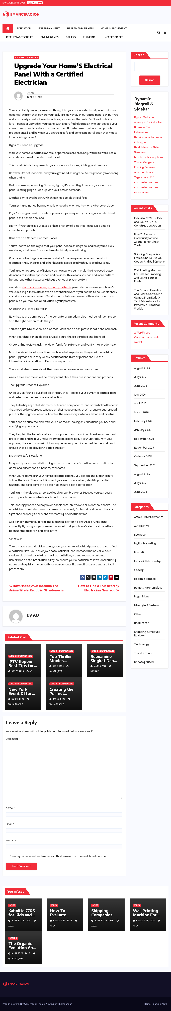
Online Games (49, 37)
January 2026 (142, 430)
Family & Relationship (147, 561)
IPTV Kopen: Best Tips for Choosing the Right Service (21, 667)
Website (11, 840)
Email (10, 824)
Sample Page (160, 1004)
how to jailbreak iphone (148, 157)
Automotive (141, 526)
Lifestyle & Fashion (146, 605)
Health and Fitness (80, 28)
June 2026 (140, 386)
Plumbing (89, 37)
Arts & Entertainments (26, 57)
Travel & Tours (143, 653)
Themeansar (64, 1004)
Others (71, 37)
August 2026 (142, 368)
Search (138, 55)
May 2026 (140, 394)
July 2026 (140, 377)
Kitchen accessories (19, 37)
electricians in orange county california (46, 287)
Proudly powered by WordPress (19, 1004)
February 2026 (143, 421)
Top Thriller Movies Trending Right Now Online (63, 662)
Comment (13, 739)
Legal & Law (141, 596)
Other (138, 614)
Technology (141, 644)
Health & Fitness (145, 579)
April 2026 (140, 403)
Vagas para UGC (144, 177)
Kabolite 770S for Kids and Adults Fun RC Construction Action (148, 222)
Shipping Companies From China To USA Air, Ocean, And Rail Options (149, 258)
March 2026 (141, 412)
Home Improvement (114, 28)
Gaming (139, 570)
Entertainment (49, 28)
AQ (32, 93)
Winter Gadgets (144, 162)
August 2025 (142, 474)
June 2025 (140, 492)
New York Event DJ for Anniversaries (21, 693)
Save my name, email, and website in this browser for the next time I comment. (59, 856)
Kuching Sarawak (144, 167)
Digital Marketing (145, 543)
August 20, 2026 (63, 921)
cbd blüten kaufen (146, 182)
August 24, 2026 (21, 921)
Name (10, 808)
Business (140, 534)
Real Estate (141, 623)
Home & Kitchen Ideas (148, 587)
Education (24, 28)
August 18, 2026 (145, 921)
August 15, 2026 (21, 954)
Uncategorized (113, 37)
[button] (158, 32)
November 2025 (144, 447)
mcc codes (141, 192)
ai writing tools (143, 172)
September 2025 (144, 465)
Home (147, 1004)
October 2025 (143, 456)
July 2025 (140, 483)
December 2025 (144, 439)
